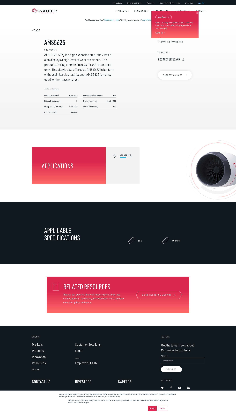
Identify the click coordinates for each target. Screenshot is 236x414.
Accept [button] (152, 408)
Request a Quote (172, 75)
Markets (37, 344)
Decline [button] (162, 408)
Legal (78, 351)
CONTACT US (41, 381)
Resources (39, 363)
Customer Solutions (88, 344)
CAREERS (125, 381)
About (36, 369)
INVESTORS (83, 381)
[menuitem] (122, 10)
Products (38, 351)
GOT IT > (160, 33)
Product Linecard (169, 59)
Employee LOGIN (86, 363)
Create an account (111, 20)
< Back (36, 30)
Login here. (146, 20)
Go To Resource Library (156, 295)
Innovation (39, 357)
